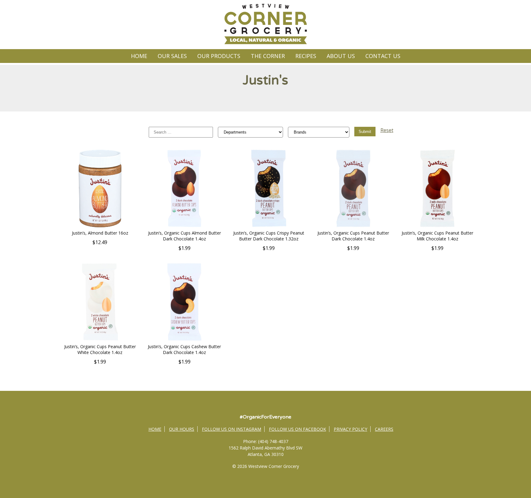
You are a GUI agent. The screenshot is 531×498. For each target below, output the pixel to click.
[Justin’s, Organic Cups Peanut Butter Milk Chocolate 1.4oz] (437, 226)
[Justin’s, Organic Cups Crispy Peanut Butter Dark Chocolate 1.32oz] (269, 226)
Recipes (305, 56)
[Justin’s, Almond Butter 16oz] (100, 226)
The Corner (268, 56)
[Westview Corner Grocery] (265, 43)
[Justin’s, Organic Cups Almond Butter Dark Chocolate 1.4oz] (184, 226)
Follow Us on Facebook (297, 429)
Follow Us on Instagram (231, 429)
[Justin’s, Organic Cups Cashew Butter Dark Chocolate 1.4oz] (184, 340)
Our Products (218, 56)
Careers (384, 429)
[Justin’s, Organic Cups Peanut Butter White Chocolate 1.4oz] (100, 340)
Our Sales (172, 56)
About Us (341, 56)
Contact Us (382, 56)
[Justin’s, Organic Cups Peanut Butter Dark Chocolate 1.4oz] (353, 226)
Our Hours (181, 429)
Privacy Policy (350, 429)
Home (139, 56)
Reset (386, 130)
